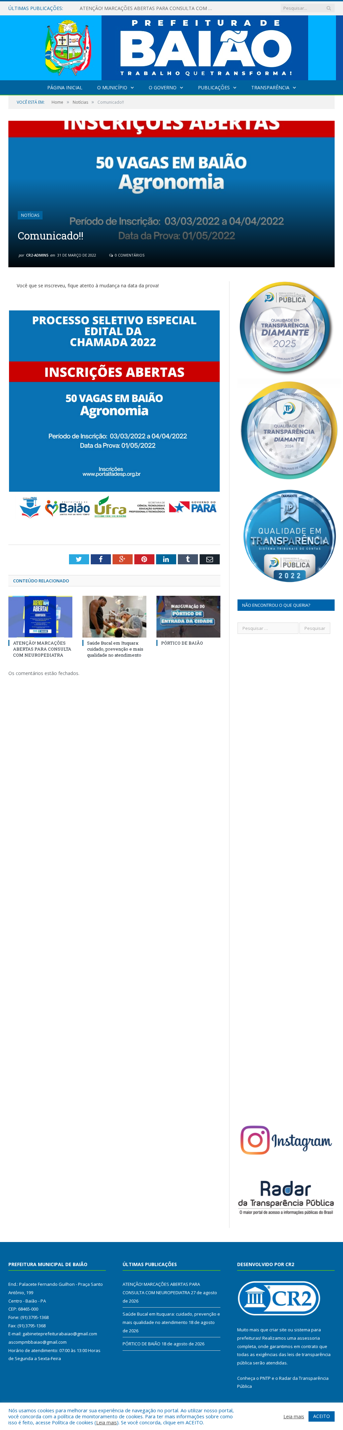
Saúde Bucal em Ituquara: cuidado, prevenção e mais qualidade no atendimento (148, 8)
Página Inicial (64, 87)
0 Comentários (129, 255)
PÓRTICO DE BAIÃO (182, 643)
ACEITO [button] (321, 1416)
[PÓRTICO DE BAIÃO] (188, 617)
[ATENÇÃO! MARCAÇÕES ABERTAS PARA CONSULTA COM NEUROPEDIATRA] (40, 617)
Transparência (270, 87)
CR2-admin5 (37, 255)
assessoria (308, 1338)
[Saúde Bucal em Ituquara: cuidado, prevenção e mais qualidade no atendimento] (114, 617)
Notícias (30, 215)
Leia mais (106, 1422)
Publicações (214, 87)
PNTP (265, 1378)
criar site (278, 1330)
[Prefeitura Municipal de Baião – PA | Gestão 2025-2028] (171, 46)
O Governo (163, 87)
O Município (112, 87)
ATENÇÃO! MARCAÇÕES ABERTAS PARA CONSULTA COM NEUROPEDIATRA (42, 649)
